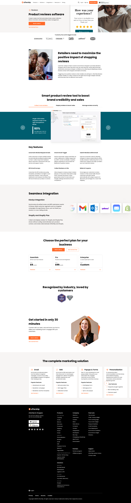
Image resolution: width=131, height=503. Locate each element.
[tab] (41, 105)
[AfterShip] (26, 2)
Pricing (63, 2)
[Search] (78, 2)
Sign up (86, 2)
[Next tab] (108, 127)
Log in (82, 2)
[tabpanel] (65, 145)
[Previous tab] (22, 127)
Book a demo (93, 2)
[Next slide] (106, 383)
